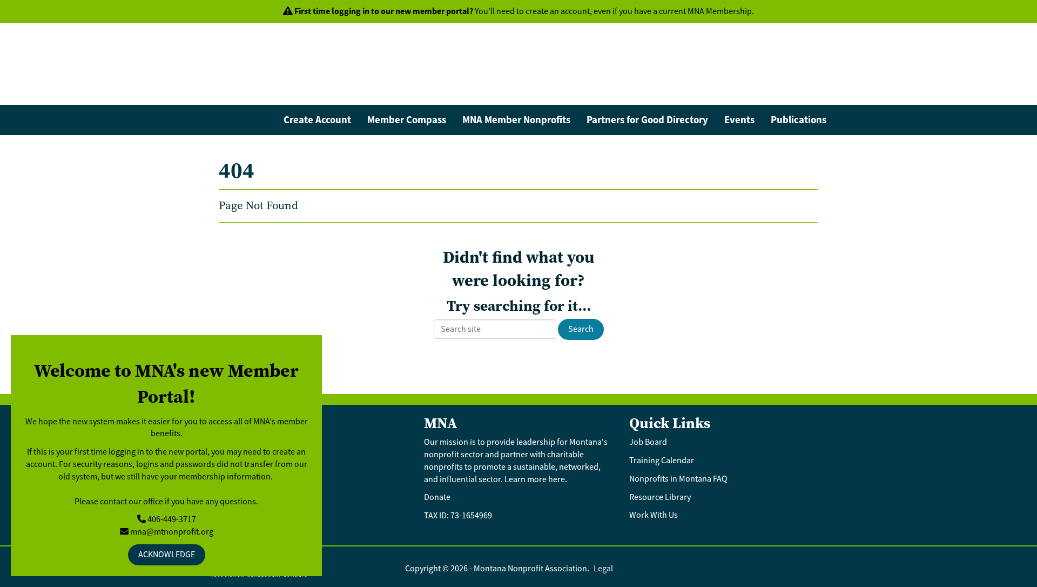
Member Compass (406, 119)
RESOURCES (811, 90)
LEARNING (742, 90)
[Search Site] (815, 38)
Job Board (649, 442)
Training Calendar (661, 460)
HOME (640, 90)
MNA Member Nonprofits (516, 119)
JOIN (687, 90)
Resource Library (660, 497)
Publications (798, 119)
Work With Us (653, 515)
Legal (603, 568)
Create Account (317, 119)
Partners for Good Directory (647, 119)
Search (581, 329)
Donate (437, 497)
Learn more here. (536, 479)
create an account (558, 11)
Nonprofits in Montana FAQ (678, 478)
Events (739, 119)
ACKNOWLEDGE (166, 554)
